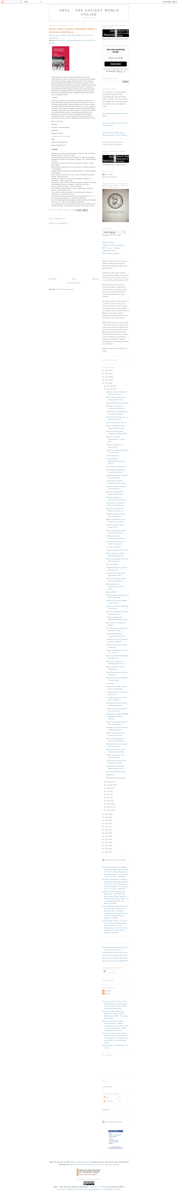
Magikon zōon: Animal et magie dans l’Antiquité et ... (117, 745)
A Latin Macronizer (112, 455)
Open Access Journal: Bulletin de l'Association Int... (117, 451)
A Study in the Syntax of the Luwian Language (115, 756)
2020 (107, 817)
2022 (107, 383)
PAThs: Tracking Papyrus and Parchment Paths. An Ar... (115, 398)
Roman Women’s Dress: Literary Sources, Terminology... (116, 687)
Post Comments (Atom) (65, 289)
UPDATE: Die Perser (109, 250)
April (109, 801)
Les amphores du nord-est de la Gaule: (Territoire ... (116, 698)
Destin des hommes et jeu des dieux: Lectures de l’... (115, 515)
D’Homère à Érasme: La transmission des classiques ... (116, 498)
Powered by (111, 71)
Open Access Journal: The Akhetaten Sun (114, 445)
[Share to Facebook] (84, 210)
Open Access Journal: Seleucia (116, 771)
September (110, 785)
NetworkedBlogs (113, 1131)
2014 (107, 836)
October (109, 782)
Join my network (115, 1146)
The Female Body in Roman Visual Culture (115, 526)
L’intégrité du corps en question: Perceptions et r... (116, 568)
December (110, 386)
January (109, 810)
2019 (107, 820)
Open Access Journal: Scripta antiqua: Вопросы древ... (115, 426)
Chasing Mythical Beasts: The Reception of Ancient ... (116, 761)
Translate (118, 235)
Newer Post (52, 279)
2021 (107, 814)
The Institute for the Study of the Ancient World (94, 1165)
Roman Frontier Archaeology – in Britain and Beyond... (117, 418)
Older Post (95, 279)
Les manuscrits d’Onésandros (115, 466)
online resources (82, 1162)
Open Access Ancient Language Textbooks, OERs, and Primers (112, 143)
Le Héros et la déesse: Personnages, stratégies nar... (116, 537)
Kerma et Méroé (111, 592)
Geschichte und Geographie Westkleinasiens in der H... (115, 767)
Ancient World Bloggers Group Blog (115, 276)
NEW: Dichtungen (108, 242)
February (110, 807)
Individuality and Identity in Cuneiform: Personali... (115, 471)
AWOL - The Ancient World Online (89, 12)
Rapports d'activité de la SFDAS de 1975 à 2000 (116, 601)
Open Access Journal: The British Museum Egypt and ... (117, 612)
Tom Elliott (106, 993)
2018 (107, 823)
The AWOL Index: (108, 92)
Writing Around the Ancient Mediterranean (115, 668)
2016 (107, 830)
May (108, 797)
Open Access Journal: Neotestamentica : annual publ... (115, 439)
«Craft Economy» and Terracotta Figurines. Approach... (117, 640)
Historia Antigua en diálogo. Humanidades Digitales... (115, 554)
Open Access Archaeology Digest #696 (115, 958)
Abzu (121, 322)
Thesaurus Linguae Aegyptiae (116, 778)
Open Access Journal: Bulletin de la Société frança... (117, 679)
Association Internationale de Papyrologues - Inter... (115, 574)
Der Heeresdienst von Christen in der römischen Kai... (117, 476)
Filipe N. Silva (60, 40)
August (109, 788)
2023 (107, 380)
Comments (109, 1101)
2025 (107, 373)
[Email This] (77, 210)
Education (112, 1140)
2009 (107, 852)
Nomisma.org (110, 775)
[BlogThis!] (79, 210)
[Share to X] (82, 210)
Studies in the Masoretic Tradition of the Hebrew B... (117, 657)
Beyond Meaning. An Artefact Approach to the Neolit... (116, 531)
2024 (107, 377)
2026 (107, 370)
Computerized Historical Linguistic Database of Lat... (116, 634)
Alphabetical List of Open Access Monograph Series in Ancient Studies (114, 133)
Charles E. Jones (121, 261)
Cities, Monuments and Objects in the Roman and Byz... (117, 629)
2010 (107, 849)
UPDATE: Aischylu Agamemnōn (113, 245)
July (108, 791)
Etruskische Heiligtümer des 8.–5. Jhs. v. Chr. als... (117, 651)
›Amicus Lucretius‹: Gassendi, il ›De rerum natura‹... (116, 487)
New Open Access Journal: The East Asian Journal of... (116, 393)
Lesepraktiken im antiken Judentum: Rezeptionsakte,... (116, 482)
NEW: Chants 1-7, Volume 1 (111, 248)
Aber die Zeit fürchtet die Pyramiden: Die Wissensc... (116, 662)
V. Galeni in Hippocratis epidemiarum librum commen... (117, 618)
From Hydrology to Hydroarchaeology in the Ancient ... (115, 461)
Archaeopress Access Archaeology (60, 136)
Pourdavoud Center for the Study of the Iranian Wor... (117, 709)
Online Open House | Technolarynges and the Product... (115, 586)
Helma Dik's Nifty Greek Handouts (117, 403)
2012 (107, 842)
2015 (107, 833)
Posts (107, 1097)
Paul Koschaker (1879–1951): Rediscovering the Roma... (116, 750)
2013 (107, 839)
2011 (107, 845)
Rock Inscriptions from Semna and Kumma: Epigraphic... (117, 596)
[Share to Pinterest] (86, 210)
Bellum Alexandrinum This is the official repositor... (117, 560)
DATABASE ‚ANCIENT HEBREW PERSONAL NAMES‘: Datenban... (117, 716)
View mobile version (74, 283)
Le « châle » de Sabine (113, 547)
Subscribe (115, 64)
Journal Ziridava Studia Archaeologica (115, 952)
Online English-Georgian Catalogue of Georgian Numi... (117, 432)
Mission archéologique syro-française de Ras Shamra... (115, 739)
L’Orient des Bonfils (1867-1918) (117, 550)
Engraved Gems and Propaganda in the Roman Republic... (116, 412)
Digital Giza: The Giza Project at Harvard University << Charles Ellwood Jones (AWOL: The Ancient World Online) (115, 1014)
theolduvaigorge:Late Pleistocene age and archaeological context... (114, 948)
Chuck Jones (63, 210)
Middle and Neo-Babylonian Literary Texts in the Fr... (115, 520)
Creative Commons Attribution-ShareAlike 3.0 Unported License (89, 1189)
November (110, 389)
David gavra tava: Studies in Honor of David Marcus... (115, 504)
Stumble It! (106, 1109)
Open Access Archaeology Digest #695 (115, 961)
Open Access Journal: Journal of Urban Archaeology (116, 723)
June (108, 794)
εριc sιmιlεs (110, 683)
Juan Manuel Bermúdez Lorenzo (76, 40)
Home (74, 279)
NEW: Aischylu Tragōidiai (111, 253)
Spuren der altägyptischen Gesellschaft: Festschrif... (115, 493)
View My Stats (107, 1087)
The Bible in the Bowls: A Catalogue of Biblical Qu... (116, 407)
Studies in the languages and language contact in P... (115, 734)
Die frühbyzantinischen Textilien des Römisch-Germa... (117, 728)
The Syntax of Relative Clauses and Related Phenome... (116, 704)
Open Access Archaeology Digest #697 (115, 955)
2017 (107, 827)
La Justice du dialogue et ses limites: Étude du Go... (115, 542)
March (109, 804)
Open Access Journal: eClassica (116, 422)
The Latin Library (112, 564)
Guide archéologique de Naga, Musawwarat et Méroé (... (116, 579)
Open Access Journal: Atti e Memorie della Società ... (115, 509)
